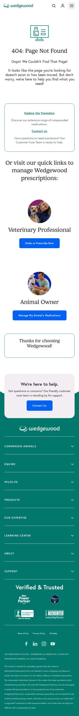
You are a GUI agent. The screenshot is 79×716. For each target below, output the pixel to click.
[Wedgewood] (19, 6)
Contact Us (40, 405)
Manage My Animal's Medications (40, 315)
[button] (39, 445)
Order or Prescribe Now (39, 243)
